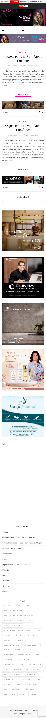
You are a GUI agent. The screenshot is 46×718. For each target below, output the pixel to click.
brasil (37, 630)
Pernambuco (9, 679)
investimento (23, 660)
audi (31, 620)
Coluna (5, 532)
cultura (30, 635)
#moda (7, 606)
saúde (18, 684)
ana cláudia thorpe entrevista (18, 615)
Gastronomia (24, 655)
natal (6, 674)
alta (27, 606)
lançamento (9, 664)
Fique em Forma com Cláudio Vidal (16, 564)
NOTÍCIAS (15, 2)
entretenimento (31, 645)
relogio (7, 684)
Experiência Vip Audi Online (23, 58)
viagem (34, 694)
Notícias (23, 122)
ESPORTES (23, 2)
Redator (6, 112)
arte (22, 620)
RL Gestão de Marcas (29, 711)
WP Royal (28, 714)
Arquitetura (10, 620)
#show (17, 606)
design (7, 640)
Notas (4, 575)
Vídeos (5, 591)
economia (19, 640)
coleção (18, 635)
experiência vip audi (24, 650)
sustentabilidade (12, 689)
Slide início (6, 586)
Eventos (5, 559)
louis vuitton (34, 664)
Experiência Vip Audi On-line (23, 127)
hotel (37, 655)
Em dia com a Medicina (11, 548)
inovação (8, 660)
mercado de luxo (21, 669)
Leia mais (23, 94)
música (36, 669)
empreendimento (11, 645)
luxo (6, 669)
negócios (18, 674)
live (21, 664)
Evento (7, 650)
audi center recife (12, 625)
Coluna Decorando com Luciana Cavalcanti (19, 537)
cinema (7, 635)
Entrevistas (7, 553)
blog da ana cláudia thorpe (17, 630)
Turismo (23, 694)
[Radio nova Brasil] (23, 42)
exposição (8, 655)
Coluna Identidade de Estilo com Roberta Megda (22, 543)
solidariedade (32, 684)
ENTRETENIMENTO (36, 2)
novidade (31, 674)
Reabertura (25, 679)
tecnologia (9, 694)
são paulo (29, 689)
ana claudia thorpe (13, 611)
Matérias (23, 52)
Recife (37, 679)
